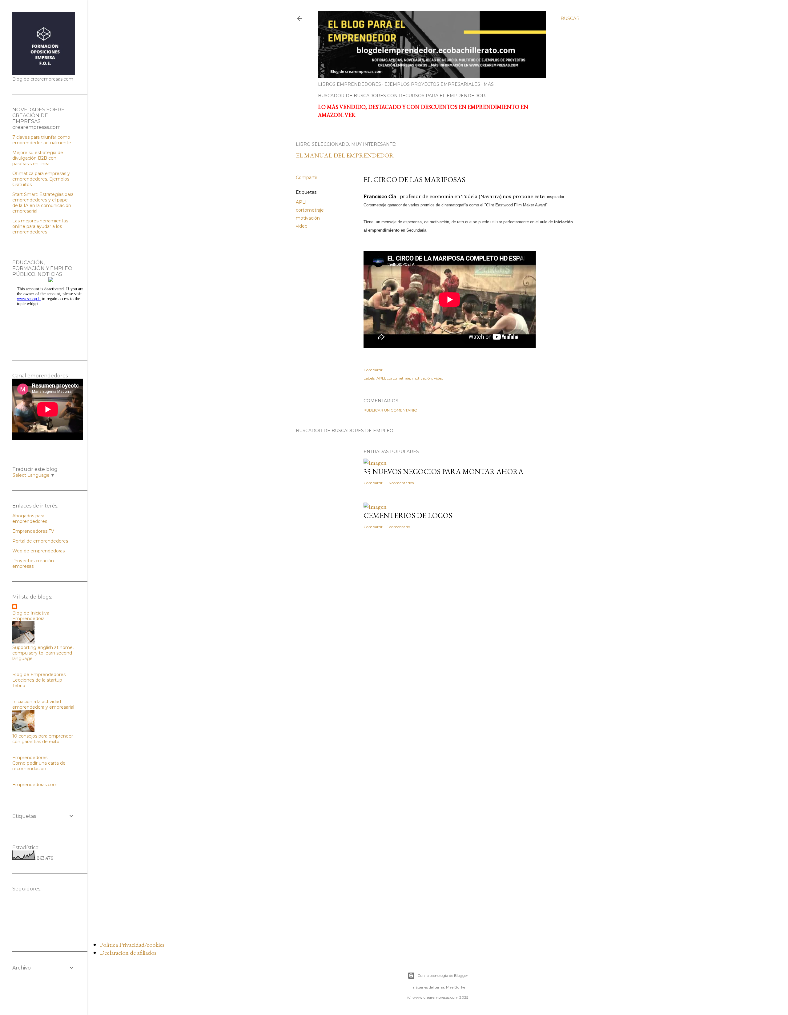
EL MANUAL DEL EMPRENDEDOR (345, 155)
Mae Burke (455, 987)
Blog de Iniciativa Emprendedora (30, 615)
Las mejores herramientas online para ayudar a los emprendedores (40, 226)
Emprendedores (29, 757)
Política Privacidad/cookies (132, 945)
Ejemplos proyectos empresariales (432, 84)
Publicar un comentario (390, 410)
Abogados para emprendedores (29, 518)
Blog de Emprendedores (39, 674)
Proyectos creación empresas (33, 563)
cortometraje (310, 210)
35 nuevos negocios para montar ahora (443, 471)
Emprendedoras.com (35, 784)
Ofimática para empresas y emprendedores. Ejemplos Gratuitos (41, 179)
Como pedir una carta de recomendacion (39, 765)
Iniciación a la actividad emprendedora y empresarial (43, 704)
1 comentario (398, 526)
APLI (301, 202)
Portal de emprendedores (40, 541)
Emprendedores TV (33, 531)
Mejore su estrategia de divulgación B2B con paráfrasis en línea (37, 158)
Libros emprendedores (349, 84)
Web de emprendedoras (38, 551)
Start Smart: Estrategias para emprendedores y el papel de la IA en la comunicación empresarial (43, 203)
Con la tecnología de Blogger (442, 975)
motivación (308, 218)
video (302, 226)
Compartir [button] (306, 177)
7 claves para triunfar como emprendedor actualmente (41, 139)
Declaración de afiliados (128, 953)
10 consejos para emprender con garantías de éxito (42, 738)
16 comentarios (400, 482)
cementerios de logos (408, 515)
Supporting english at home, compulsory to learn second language (43, 653)
